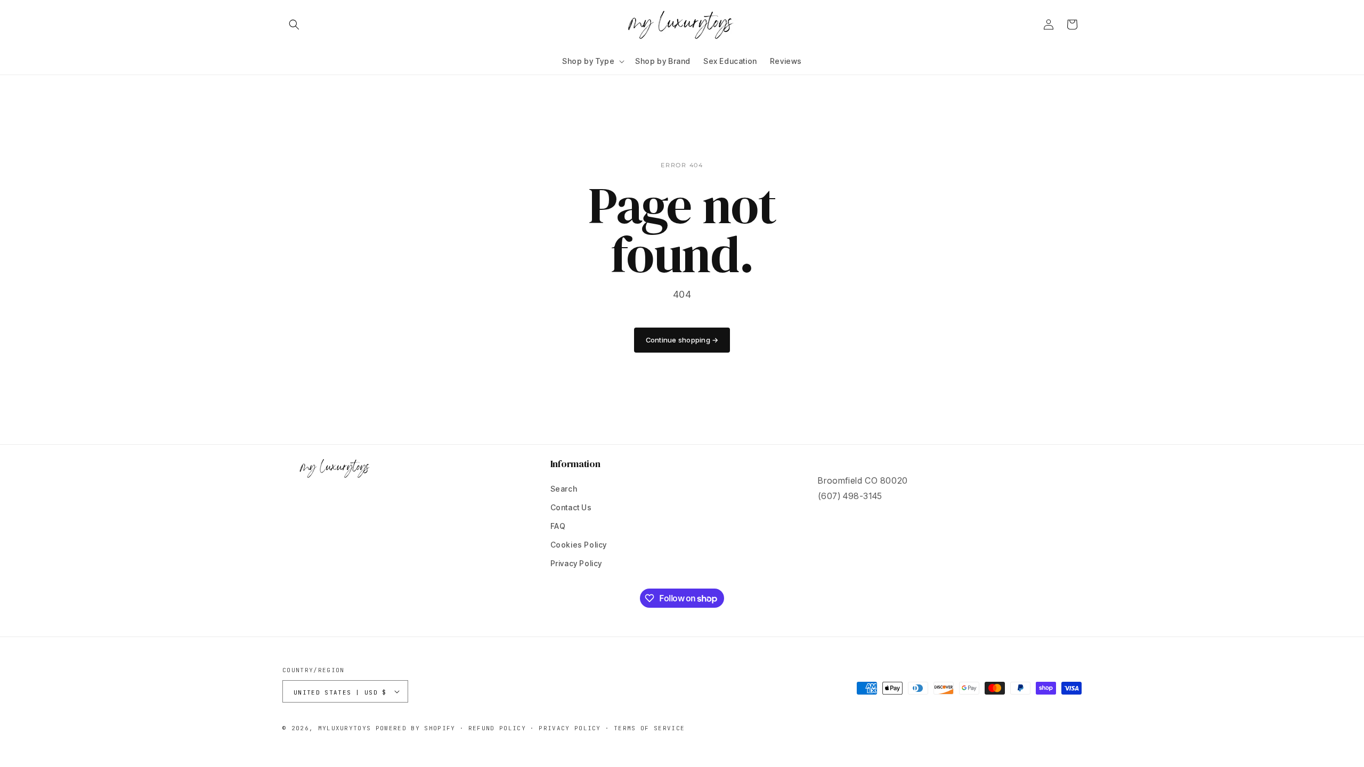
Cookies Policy (578, 544)
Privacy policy (569, 728)
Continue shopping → (682, 340)
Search (564, 488)
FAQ (558, 526)
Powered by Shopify (416, 728)
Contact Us (571, 507)
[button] (294, 24)
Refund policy (497, 728)
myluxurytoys (344, 728)
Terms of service (649, 728)
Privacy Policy (576, 563)
